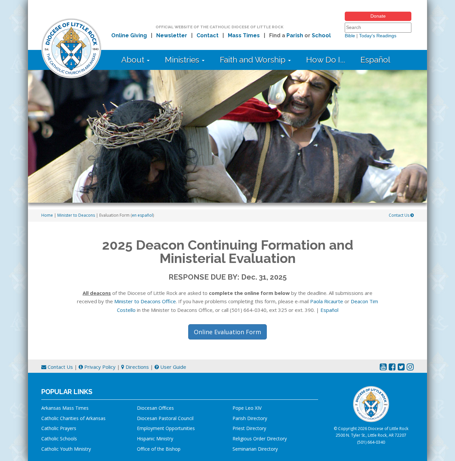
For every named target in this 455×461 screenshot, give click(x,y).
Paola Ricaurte (326, 301)
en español (142, 215)
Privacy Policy (99, 366)
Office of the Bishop (159, 449)
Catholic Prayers (58, 428)
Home (47, 215)
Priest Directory (249, 428)
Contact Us (399, 215)
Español (375, 60)
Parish (294, 35)
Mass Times (244, 35)
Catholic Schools (59, 438)
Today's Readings (377, 35)
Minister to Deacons (76, 215)
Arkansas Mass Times (65, 408)
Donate (378, 16)
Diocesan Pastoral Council (165, 418)
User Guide (172, 366)
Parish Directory (249, 418)
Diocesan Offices (155, 408)
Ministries (183, 60)
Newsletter (171, 35)
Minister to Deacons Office (145, 301)
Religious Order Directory (259, 438)
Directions (136, 366)
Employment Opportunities (166, 428)
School (321, 35)
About (133, 60)
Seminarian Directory (255, 449)
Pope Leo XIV (246, 408)
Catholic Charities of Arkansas (73, 418)
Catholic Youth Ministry (66, 449)
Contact (208, 35)
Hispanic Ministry (155, 438)
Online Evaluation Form (227, 332)
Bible (350, 35)
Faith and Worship (253, 60)
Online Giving (129, 35)
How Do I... (325, 60)
